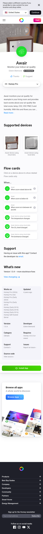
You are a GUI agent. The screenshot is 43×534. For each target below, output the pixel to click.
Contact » (7, 347)
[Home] (21, 20)
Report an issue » (29, 347)
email (21, 256)
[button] (15, 12)
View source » (9, 357)
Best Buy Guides (8, 480)
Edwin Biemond (29, 326)
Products (5, 477)
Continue (35, 12)
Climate (6, 336)
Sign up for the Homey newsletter (21, 512)
